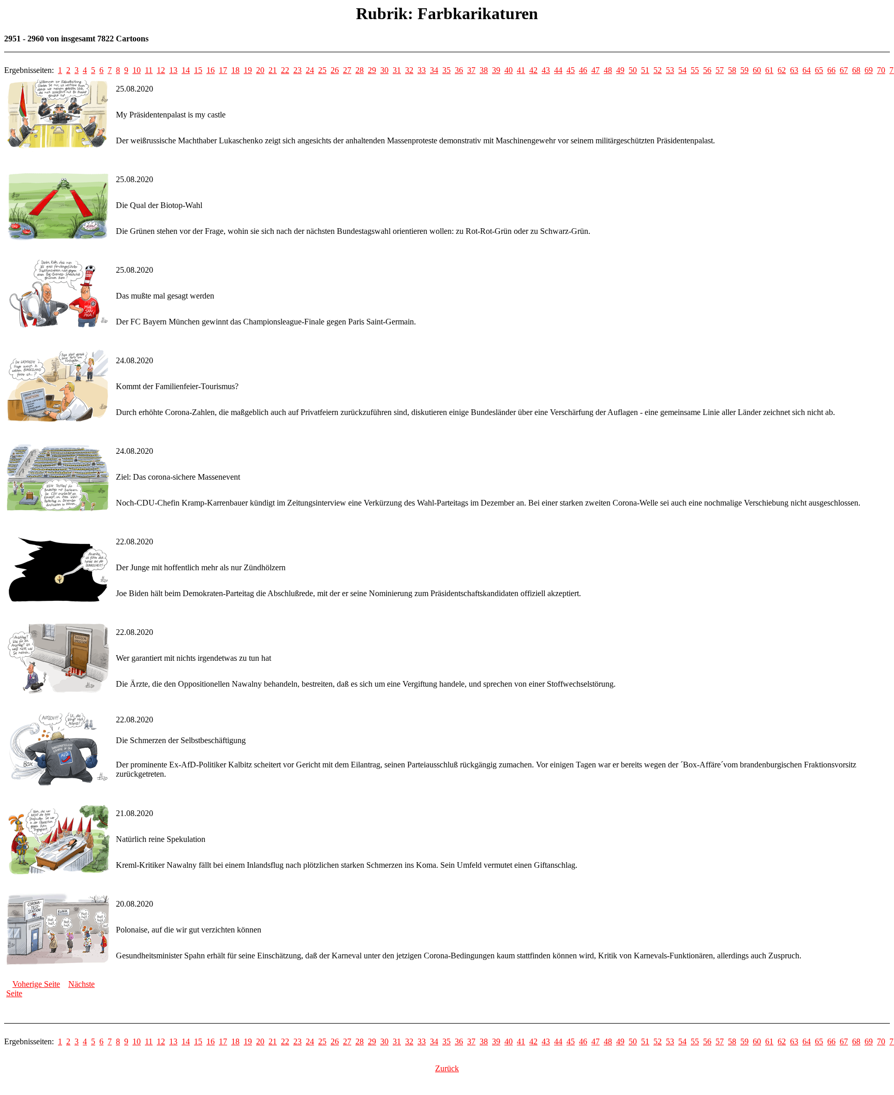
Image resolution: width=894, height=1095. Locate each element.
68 (856, 70)
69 (869, 70)
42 (533, 70)
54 (682, 70)
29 (372, 70)
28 (359, 70)
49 (620, 70)
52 (657, 70)
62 (782, 70)
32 (409, 70)
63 (794, 70)
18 (235, 70)
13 (173, 70)
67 (844, 70)
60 (757, 70)
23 (297, 70)
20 (260, 70)
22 (285, 70)
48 (608, 70)
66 (831, 70)
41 (521, 70)
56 (707, 70)
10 (136, 70)
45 (571, 70)
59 (744, 70)
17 (223, 70)
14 (186, 70)
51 (645, 70)
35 (446, 70)
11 (149, 70)
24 (310, 70)
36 (459, 70)
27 (347, 70)
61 (769, 70)
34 (434, 70)
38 (484, 70)
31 (397, 70)
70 (881, 70)
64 (806, 70)
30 (384, 70)
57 (720, 70)
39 (496, 70)
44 (558, 70)
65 (819, 70)
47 (595, 70)
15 (198, 70)
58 (732, 70)
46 (583, 70)
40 (508, 70)
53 (670, 70)
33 (422, 70)
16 (210, 70)
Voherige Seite (36, 984)
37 (471, 70)
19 (248, 70)
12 (161, 70)
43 (546, 70)
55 (695, 70)
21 (273, 70)
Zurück (447, 1068)
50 (633, 70)
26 (335, 70)
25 (322, 70)
